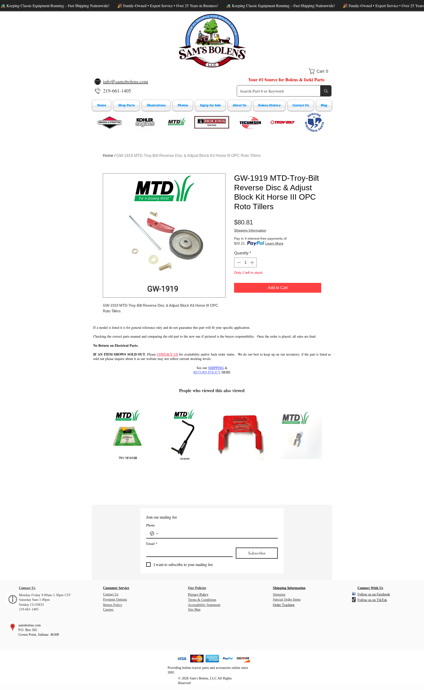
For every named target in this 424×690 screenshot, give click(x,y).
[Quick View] (127, 435)
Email (151, 543)
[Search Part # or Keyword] (325, 90)
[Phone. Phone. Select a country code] (154, 534)
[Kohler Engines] (145, 122)
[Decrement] (238, 262)
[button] (320, 71)
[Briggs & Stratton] (109, 122)
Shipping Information (250, 230)
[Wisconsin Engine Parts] (314, 122)
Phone (150, 525)
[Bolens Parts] (211, 122)
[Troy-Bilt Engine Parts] (283, 122)
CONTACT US (167, 354)
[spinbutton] (245, 262)
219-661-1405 (117, 90)
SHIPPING (216, 367)
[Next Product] (329, 435)
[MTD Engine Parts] (176, 122)
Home (108, 155)
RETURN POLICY (207, 372)
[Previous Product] (95, 435)
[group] (212, 448)
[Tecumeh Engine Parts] (250, 122)
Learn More (274, 243)
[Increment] (252, 262)
